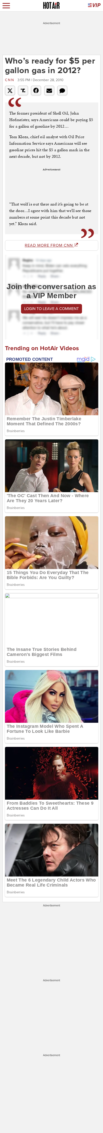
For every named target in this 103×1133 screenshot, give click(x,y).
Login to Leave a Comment (51, 308)
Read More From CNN (49, 245)
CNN (10, 80)
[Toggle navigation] (6, 5)
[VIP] (94, 5)
